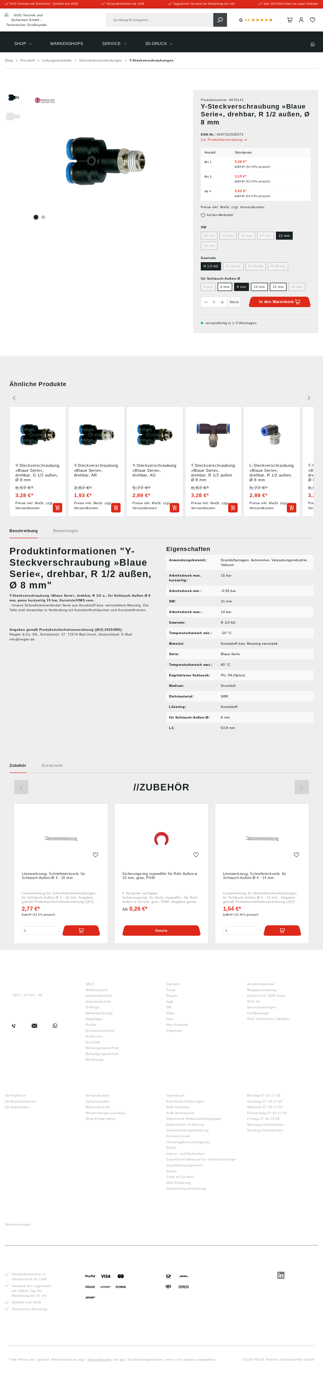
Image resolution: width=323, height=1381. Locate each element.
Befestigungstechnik (102, 1054)
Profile (91, 1025)
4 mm (208, 287)
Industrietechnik (99, 995)
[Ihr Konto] (301, 20)
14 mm (247, 236)
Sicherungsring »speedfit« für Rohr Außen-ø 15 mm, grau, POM (159, 876)
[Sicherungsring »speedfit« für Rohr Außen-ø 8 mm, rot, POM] (161, 838)
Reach (171, 1171)
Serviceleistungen (261, 1007)
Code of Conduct (180, 1177)
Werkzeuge (95, 1059)
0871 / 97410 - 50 (27, 995)
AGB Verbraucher (180, 1113)
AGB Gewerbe (178, 1107)
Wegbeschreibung (262, 990)
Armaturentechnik (100, 1030)
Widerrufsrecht (98, 1107)
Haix (170, 1019)
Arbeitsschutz (97, 990)
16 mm (297, 287)
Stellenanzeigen (18, 1224)
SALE (90, 984)
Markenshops (182, 976)
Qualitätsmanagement (184, 1165)
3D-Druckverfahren (20, 1101)
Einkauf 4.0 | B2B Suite (266, 995)
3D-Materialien (17, 1107)
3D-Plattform (15, 1095)
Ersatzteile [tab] (52, 765)
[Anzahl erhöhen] (222, 302)
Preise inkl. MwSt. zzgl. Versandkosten (233, 207)
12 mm (228, 236)
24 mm (209, 245)
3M (168, 1007)
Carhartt (173, 984)
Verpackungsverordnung (186, 1188)
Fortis (171, 990)
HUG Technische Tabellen (268, 1019)
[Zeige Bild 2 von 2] (43, 217)
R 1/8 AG (255, 266)
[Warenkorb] (290, 20)
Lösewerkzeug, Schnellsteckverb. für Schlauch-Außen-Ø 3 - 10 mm (53, 876)
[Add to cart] (57, 507)
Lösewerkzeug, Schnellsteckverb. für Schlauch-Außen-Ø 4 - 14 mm (254, 876)
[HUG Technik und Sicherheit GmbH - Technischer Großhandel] (26, 20)
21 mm (284, 236)
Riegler (172, 995)
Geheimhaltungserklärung (187, 1130)
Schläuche (94, 1036)
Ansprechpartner (261, 984)
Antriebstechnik (98, 1001)
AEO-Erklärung (178, 1183)
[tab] (23, 532)
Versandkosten (98, 1095)
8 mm (241, 287)
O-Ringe (92, 1007)
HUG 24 (253, 1001)
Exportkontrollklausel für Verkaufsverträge (201, 1159)
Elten (170, 1013)
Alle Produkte (177, 1025)
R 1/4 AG (233, 266)
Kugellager (94, 1019)
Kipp (170, 1001)
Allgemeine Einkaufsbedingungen (193, 1119)
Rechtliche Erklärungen (185, 1101)
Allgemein (174, 1030)
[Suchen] (220, 20)
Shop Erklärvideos (101, 1119)
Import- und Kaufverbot (185, 1154)
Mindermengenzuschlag (105, 1113)
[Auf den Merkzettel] (95, 855)
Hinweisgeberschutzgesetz (188, 1142)
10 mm (209, 236)
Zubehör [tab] (17, 765)
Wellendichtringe (99, 1013)
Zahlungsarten (97, 1101)
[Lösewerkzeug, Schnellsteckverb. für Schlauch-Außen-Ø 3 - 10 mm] (61, 838)
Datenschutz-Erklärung (185, 1124)
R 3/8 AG (278, 266)
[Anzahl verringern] (206, 302)
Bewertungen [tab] (65, 531)
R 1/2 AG (211, 266)
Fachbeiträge (258, 1013)
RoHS (171, 1148)
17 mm (265, 236)
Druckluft (93, 1042)
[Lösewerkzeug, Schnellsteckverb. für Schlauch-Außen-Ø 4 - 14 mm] (262, 838)
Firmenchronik (178, 1136)
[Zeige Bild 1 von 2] (36, 217)
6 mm (225, 287)
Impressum (175, 1095)
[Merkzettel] (312, 20)
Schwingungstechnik (102, 1048)
